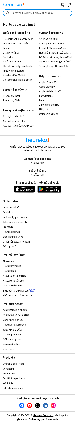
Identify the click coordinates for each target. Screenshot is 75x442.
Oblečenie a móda (48, 114)
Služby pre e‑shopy (13, 320)
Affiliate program (12, 339)
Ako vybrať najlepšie (16, 110)
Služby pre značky (12, 330)
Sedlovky (8, 57)
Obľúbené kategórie (16, 33)
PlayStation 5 (46, 96)
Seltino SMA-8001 (48, 39)
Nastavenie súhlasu (13, 281)
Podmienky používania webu (43, 419)
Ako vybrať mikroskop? (15, 121)
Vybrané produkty (51, 33)
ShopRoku (8, 369)
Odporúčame (48, 76)
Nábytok (43, 109)
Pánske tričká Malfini (14, 75)
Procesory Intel (11, 96)
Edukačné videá (11, 344)
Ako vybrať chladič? (13, 116)
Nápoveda (8, 349)
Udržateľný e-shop (13, 388)
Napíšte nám (37, 163)
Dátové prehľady (12, 334)
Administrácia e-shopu (15, 310)
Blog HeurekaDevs (13, 237)
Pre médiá (8, 227)
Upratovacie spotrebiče (16, 43)
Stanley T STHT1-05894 (51, 43)
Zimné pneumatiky (49, 105)
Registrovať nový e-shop (16, 315)
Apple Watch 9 (47, 87)
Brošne (7, 48)
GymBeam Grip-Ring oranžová (55, 62)
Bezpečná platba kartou (16, 291)
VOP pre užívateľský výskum (18, 295)
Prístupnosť (9, 246)
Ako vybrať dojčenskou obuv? (19, 125)
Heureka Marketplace (14, 325)
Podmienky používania (15, 217)
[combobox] (37, 12)
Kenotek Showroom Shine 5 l (54, 48)
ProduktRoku (10, 374)
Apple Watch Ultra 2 (50, 91)
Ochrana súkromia (12, 285)
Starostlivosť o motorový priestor (19, 39)
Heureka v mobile (12, 266)
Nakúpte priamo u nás (14, 276)
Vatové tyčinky (11, 52)
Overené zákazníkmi (13, 364)
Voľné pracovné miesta (15, 222)
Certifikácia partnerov (14, 378)
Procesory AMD (11, 100)
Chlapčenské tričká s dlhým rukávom (19, 80)
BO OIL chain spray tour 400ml (55, 57)
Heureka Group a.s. (43, 415)
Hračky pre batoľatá (13, 71)
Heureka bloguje (11, 232)
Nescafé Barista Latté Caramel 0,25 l (55, 52)
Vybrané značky (13, 90)
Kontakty (8, 212)
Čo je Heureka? (11, 207)
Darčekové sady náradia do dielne (19, 66)
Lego (42, 100)
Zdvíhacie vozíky (12, 62)
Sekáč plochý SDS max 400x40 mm (55, 66)
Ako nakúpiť (9, 261)
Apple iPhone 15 (48, 82)
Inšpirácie (8, 383)
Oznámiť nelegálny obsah (16, 242)
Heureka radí (9, 271)
